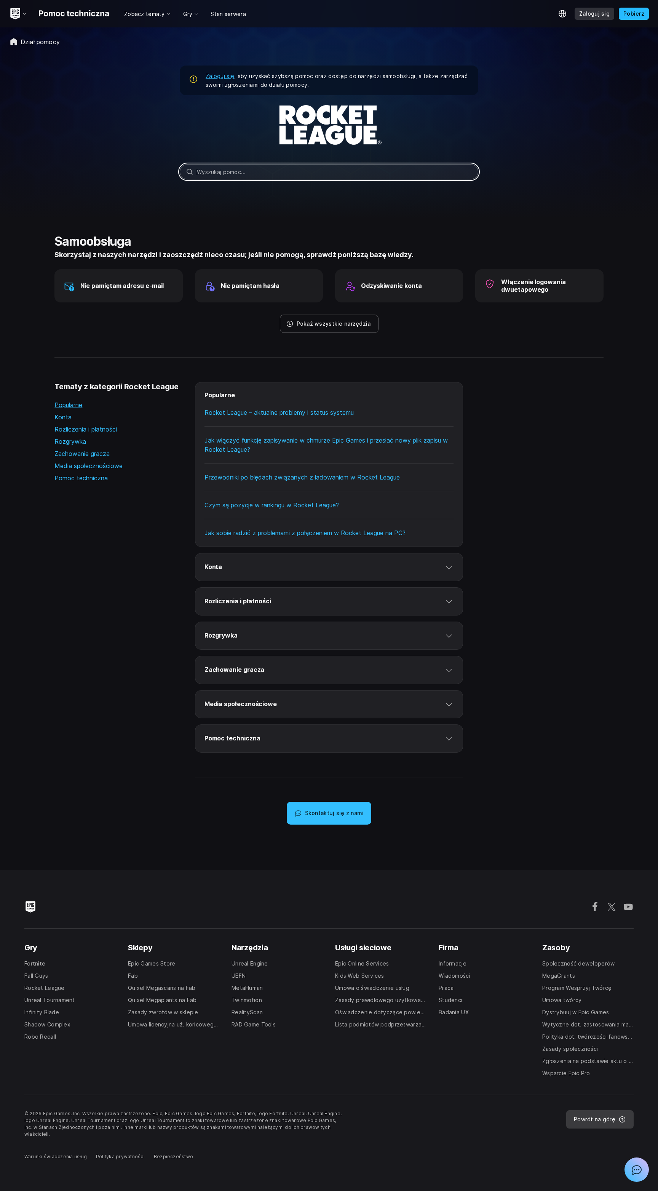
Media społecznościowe (88, 466)
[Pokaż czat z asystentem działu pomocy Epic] (636, 1169)
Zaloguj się (220, 76)
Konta (63, 417)
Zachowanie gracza (82, 453)
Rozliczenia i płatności (85, 429)
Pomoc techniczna (81, 478)
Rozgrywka (70, 441)
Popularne (68, 405)
